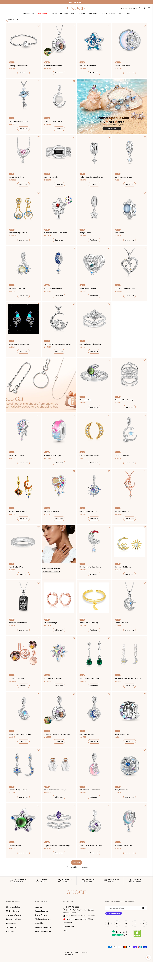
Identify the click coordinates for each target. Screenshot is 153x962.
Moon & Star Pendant (16, 678)
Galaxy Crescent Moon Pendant (20, 734)
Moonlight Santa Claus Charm (90, 567)
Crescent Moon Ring (51, 177)
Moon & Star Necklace (122, 623)
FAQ (64, 931)
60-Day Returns (12, 911)
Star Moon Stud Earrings (123, 567)
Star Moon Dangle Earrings (18, 233)
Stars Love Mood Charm (88, 288)
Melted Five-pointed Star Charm (55, 233)
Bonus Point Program (43, 931)
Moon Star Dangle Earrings (18, 790)
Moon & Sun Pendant (87, 734)
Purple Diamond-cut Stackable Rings (57, 845)
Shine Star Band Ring (16, 567)
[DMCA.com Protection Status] (137, 934)
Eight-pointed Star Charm (53, 678)
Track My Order (12, 927)
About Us (38, 907)
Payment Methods (13, 919)
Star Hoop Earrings (50, 623)
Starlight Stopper (85, 233)
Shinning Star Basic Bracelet (18, 66)
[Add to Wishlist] (38, 26)
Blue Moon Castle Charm (123, 845)
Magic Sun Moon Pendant (88, 511)
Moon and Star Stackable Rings (90, 344)
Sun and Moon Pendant (17, 288)
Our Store (10, 931)
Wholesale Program (42, 919)
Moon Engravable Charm (53, 121)
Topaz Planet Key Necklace (18, 121)
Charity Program (41, 915)
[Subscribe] (143, 908)
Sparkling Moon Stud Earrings (19, 344)
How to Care (11, 923)
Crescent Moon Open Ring (89, 623)
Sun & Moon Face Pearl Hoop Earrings (128, 678)
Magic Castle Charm (122, 734)
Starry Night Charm (121, 790)
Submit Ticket (68, 927)
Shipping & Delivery (13, 907)
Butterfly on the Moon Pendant (90, 790)
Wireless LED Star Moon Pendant (91, 845)
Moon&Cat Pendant (122, 456)
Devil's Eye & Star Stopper (124, 177)
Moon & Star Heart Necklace (125, 288)
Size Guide (39, 923)
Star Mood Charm (15, 845)
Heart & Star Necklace (16, 177)
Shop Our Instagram (43, 927)
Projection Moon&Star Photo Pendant (57, 734)
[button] (28, 14)
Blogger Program (41, 911)
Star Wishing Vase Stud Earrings (55, 790)
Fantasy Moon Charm (122, 66)
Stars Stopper (119, 233)
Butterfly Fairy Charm (16, 456)
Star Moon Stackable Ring (124, 400)
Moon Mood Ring (85, 400)
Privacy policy (69, 955)
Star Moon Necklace (122, 511)
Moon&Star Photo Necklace (53, 66)
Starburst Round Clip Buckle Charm (92, 177)
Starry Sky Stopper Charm (53, 288)
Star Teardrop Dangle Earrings (90, 678)
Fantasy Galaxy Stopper (52, 456)
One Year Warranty (14, 915)
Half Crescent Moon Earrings (89, 456)
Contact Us (67, 923)
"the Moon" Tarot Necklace (18, 623)
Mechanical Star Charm (88, 66)
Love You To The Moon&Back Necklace (57, 344)
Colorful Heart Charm (51, 511)
